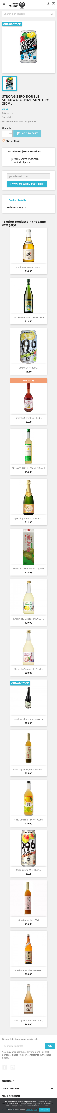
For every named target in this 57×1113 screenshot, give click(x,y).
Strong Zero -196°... (28, 367)
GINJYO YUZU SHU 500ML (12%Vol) (28, 468)
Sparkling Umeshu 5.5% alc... (28, 518)
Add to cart (27, 133)
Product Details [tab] (17, 200)
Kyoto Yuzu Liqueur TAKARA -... (28, 618)
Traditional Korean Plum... (28, 267)
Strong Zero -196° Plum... (28, 869)
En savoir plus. (31, 1109)
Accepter (44, 1109)
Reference (12, 207)
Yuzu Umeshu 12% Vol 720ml (28, 819)
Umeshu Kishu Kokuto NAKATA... (29, 719)
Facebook (4, 1067)
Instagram (13, 1067)
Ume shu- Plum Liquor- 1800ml (28, 568)
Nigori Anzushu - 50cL (28, 920)
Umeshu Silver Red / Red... (28, 418)
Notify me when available (27, 184)
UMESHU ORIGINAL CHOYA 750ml (28, 317)
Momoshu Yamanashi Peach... (28, 669)
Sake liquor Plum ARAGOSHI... (28, 1020)
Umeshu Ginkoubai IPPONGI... (28, 970)
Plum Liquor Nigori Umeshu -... (28, 769)
